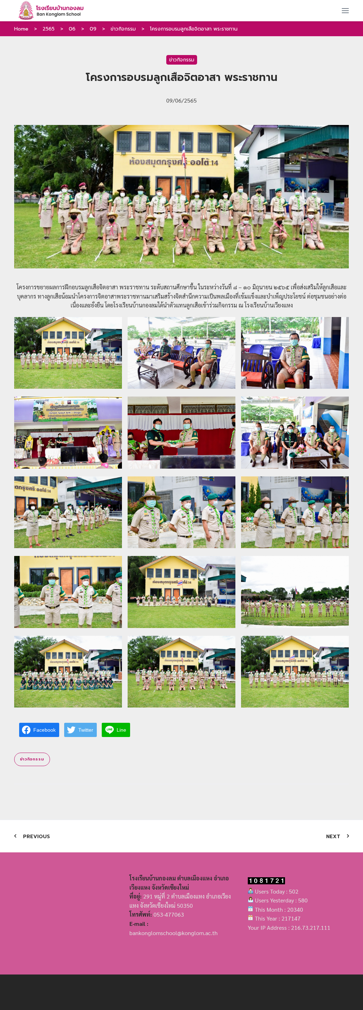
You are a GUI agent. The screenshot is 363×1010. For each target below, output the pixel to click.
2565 (49, 29)
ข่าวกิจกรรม (123, 29)
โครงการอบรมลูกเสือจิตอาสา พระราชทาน (194, 29)
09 (93, 29)
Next (333, 836)
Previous (36, 836)
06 (72, 29)
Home (21, 29)
